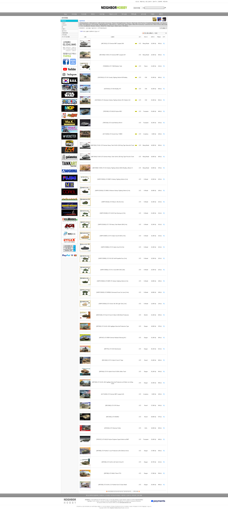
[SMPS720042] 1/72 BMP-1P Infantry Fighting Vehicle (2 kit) (112, 281)
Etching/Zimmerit (121, 23)
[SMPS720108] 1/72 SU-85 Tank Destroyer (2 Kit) (112, 213)
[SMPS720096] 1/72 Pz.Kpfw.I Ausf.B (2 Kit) (112, 247)
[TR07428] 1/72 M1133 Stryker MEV (112, 111)
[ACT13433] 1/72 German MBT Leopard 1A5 (112, 394)
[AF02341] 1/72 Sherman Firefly (112, 428)
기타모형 (64, 34)
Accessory (108, 23)
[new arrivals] (65, 15)
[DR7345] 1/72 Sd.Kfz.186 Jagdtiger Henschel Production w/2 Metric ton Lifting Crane (112, 382)
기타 (81, 26)
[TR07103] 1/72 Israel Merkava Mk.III (112, 122)
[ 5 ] (119, 491)
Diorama (93, 26)
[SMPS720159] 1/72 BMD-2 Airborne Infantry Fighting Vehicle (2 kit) (112, 190)
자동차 (63, 23)
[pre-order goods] (133, 15)
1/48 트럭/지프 (113, 24)
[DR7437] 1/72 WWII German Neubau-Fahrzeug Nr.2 (112, 337)
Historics (129, 23)
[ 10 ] (130, 491)
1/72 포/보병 (95, 24)
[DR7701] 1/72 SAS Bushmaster (112, 349)
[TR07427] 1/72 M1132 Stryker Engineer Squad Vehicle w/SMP (112, 439)
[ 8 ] (125, 491)
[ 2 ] (113, 491)
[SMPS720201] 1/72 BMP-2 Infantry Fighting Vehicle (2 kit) (112, 179)
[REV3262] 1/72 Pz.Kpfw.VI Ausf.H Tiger (112, 360)
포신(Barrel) (87, 26)
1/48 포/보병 (121, 24)
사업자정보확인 (139, 499)
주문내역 (165, 1)
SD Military (125, 26)
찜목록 (160, 1)
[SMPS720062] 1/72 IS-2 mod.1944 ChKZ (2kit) (112, 269)
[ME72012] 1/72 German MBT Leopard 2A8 (112, 43)
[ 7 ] (123, 491)
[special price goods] (124, 15)
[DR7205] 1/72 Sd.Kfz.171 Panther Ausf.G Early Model (112, 484)
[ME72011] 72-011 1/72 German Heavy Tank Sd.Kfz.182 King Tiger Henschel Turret (112, 145)
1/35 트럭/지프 (93, 23)
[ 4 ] (117, 491)
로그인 (137, 1)
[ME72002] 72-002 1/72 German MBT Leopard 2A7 (112, 54)
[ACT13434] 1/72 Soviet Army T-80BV (112, 134)
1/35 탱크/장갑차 (84, 23)
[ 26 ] (134, 491)
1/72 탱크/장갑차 (102, 28)
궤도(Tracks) (141, 23)
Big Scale (134, 23)
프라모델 (88, 28)
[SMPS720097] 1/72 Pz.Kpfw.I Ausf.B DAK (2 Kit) (112, 235)
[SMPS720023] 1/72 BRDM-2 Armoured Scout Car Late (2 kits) (112, 292)
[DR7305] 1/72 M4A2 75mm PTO (112, 473)
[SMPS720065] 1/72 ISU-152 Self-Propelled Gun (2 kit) (112, 258)
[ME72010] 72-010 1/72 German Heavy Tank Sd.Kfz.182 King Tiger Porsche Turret (112, 156)
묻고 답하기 (149, 1)
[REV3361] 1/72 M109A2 (112, 416)
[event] (153, 15)
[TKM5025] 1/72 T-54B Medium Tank (112, 66)
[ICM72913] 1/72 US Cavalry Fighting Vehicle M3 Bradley (112, 77)
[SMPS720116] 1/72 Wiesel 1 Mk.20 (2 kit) (113, 202)
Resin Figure (128, 24)
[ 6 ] (121, 491)
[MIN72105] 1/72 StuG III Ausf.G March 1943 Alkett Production (112, 315)
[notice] (143, 15)
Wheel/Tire (104, 26)
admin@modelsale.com (125, 502)
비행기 (63, 29)
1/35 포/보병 (101, 23)
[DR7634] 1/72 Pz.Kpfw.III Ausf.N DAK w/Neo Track (112, 371)
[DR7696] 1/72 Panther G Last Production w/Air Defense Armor (112, 450)
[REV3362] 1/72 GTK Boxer (112, 405)
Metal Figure (110, 26)
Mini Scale (164, 24)
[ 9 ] (127, 491)
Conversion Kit (149, 24)
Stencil (114, 23)
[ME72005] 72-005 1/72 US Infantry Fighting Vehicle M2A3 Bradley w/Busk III (113, 168)
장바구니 (155, 1)
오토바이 (64, 25)
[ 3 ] (115, 491)
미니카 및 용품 (66, 36)
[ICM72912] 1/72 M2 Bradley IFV (112, 88)
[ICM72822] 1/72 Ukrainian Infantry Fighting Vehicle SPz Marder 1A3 (112, 100)
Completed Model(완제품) (152, 23)
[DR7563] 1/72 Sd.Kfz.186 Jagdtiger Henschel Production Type (112, 326)
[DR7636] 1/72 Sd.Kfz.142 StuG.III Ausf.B (112, 462)
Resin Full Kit (157, 24)
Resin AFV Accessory (138, 24)
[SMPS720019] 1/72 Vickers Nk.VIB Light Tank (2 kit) (112, 303)
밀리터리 (64, 31)
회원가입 (142, 1)
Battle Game (118, 26)
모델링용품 (65, 32)
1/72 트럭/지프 (87, 24)
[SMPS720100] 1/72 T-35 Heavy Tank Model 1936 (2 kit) (112, 224)
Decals (98, 26)
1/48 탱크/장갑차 (103, 24)
